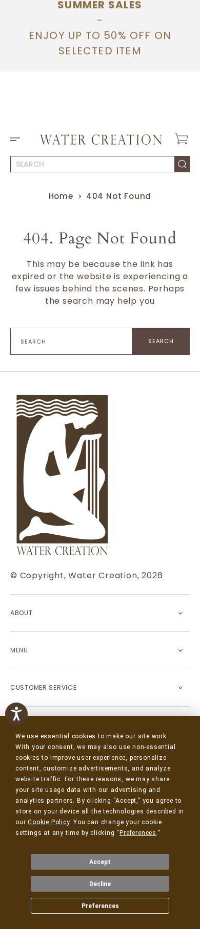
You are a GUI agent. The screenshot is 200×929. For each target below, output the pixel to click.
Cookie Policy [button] (48, 822)
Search (161, 341)
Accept (100, 862)
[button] (18, 139)
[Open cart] (181, 139)
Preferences (100, 906)
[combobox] (92, 164)
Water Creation (102, 575)
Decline (100, 884)
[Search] (182, 164)
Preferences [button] (137, 832)
